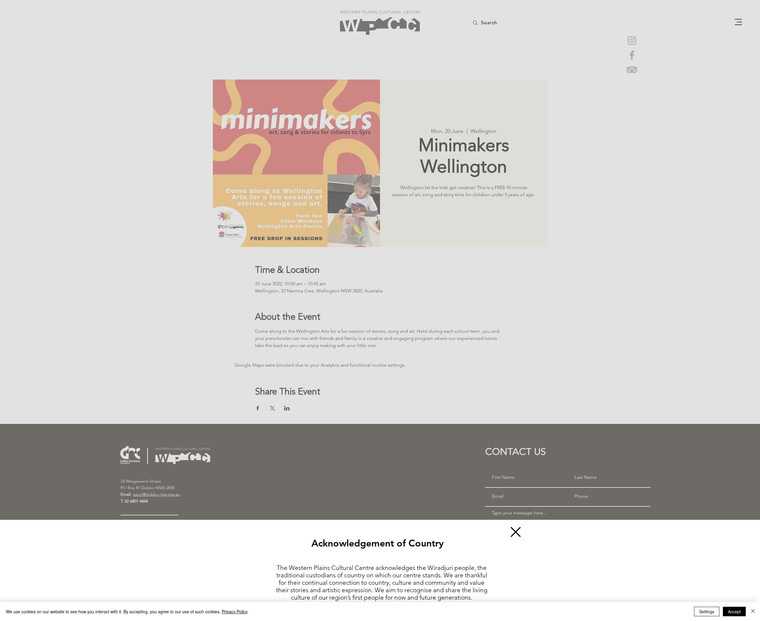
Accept (734, 611)
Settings (706, 611)
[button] (516, 532)
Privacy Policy (235, 611)
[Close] (752, 611)
